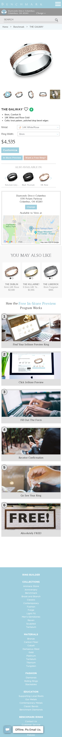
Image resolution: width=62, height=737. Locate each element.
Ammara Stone (31, 586)
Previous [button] (8, 178)
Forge (31, 610)
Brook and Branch (31, 597)
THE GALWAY (36, 27)
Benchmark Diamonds (31, 710)
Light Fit (31, 614)
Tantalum (31, 627)
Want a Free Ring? (35, 158)
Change (40, 13)
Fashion (31, 607)
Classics (31, 600)
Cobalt (31, 646)
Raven (31, 620)
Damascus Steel (31, 649)
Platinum (31, 656)
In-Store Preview (12, 158)
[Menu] (58, 3)
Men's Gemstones (31, 617)
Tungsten (31, 666)
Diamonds (31, 678)
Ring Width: (7, 134)
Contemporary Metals (31, 703)
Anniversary (31, 590)
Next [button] (53, 178)
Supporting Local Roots (31, 696)
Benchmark (18, 27)
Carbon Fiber (31, 642)
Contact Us (31, 721)
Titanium (31, 663)
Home (5, 27)
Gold (31, 652)
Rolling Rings (31, 681)
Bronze (31, 639)
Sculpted (31, 624)
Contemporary (31, 603)
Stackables (31, 684)
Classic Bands (31, 706)
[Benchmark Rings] (22, 4)
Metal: (4, 127)
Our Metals (31, 699)
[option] (12, 178)
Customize (10, 150)
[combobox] (38, 127)
